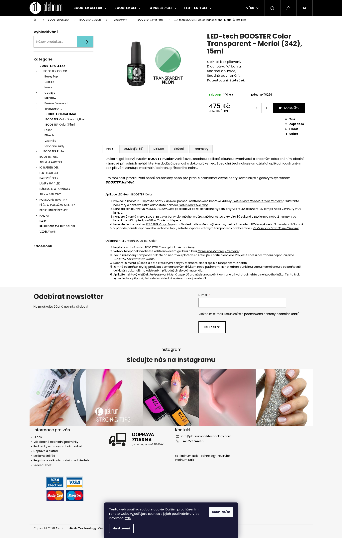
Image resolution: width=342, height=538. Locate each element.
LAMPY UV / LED (50, 183)
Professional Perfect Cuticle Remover (257, 201)
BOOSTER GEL (49, 157)
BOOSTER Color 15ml (61, 114)
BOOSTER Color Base (160, 209)
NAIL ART (45, 216)
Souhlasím (221, 512)
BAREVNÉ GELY (49, 178)
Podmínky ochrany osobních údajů (58, 446)
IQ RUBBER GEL (49, 167)
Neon (48, 87)
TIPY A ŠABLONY (50, 194)
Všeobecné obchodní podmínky (56, 442)
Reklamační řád (44, 456)
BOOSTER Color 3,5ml (60, 125)
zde (128, 518)
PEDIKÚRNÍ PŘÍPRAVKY (54, 210)
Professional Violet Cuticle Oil (169, 274)
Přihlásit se (212, 327)
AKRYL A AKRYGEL (51, 162)
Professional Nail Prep (193, 205)
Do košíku (291, 108)
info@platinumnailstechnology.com (206, 436)
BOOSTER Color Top (159, 224)
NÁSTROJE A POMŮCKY (55, 189)
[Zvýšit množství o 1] (266, 108)
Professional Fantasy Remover (218, 251)
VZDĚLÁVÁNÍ (48, 232)
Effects (50, 135)
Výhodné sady (54, 146)
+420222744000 (192, 441)
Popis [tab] (110, 149)
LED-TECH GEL (49, 173)
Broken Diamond (56, 103)
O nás (38, 437)
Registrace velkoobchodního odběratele (61, 460)
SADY (43, 221)
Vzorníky (50, 141)
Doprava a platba (46, 451)
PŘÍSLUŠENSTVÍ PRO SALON (57, 226)
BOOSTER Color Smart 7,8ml (65, 119)
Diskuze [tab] (159, 149)
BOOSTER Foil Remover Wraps (133, 259)
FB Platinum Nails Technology (195, 456)
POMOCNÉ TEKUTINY (53, 200)
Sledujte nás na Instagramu (171, 360)
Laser (48, 130)
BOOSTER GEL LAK (52, 66)
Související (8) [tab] (134, 149)
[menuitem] (89, 8)
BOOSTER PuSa (54, 151)
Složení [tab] (179, 149)
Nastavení (121, 528)
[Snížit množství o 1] (247, 108)
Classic (49, 82)
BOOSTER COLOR (55, 71)
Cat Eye (50, 93)
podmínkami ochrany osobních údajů (271, 314)
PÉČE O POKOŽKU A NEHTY (57, 205)
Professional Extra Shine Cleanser (276, 228)
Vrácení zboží (43, 465)
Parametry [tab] (201, 149)
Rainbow (50, 98)
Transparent (53, 109)
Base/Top (51, 76)
